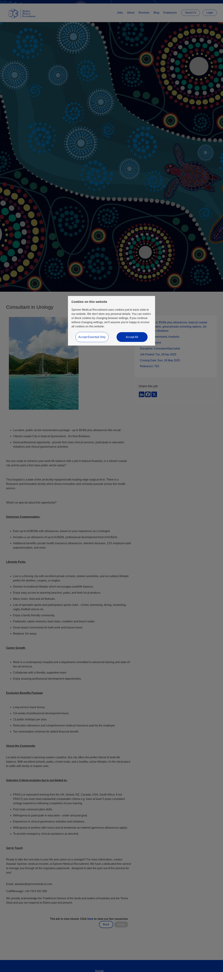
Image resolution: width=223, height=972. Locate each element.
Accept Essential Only (92, 337)
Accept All (132, 337)
